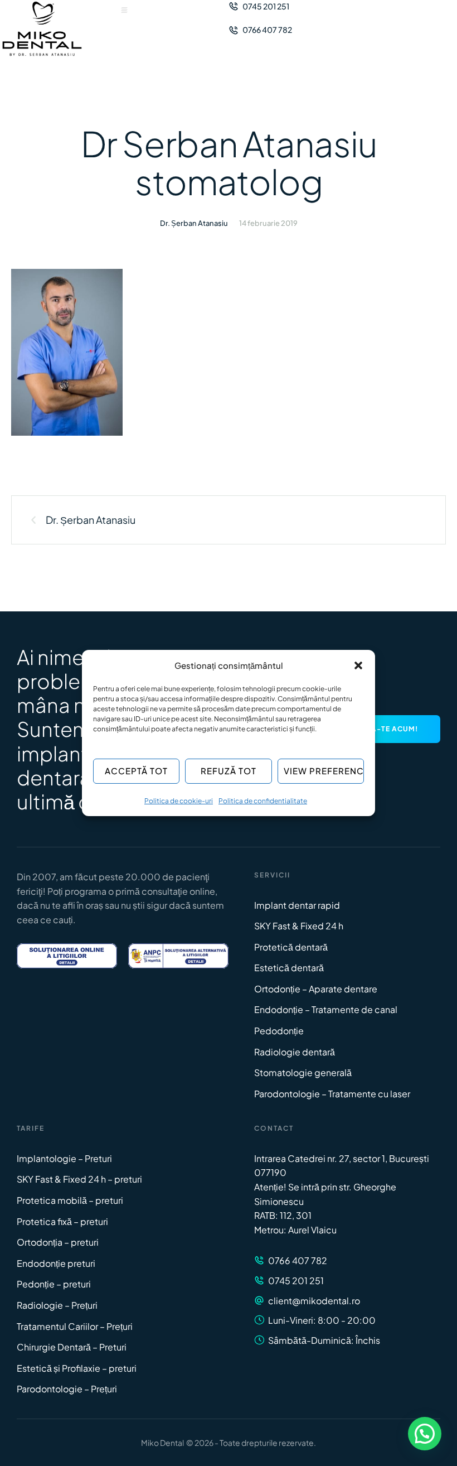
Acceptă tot (136, 770)
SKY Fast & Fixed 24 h (298, 926)
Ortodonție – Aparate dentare (315, 989)
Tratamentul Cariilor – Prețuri (75, 1326)
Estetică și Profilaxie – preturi (77, 1368)
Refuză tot (228, 770)
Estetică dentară (289, 967)
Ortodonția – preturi (58, 1242)
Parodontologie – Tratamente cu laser (332, 1094)
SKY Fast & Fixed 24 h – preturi (79, 1179)
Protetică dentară (291, 947)
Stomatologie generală (303, 1072)
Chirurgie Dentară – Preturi (72, 1347)
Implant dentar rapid (297, 905)
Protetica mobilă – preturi (70, 1200)
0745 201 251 (296, 1280)
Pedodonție (279, 1030)
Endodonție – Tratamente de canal (325, 1009)
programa (85, 891)
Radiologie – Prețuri (57, 1305)
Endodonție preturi (56, 1263)
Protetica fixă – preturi (62, 1221)
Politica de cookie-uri (178, 801)
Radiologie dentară (294, 1052)
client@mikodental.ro (314, 1300)
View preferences (324, 770)
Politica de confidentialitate (262, 801)
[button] (358, 665)
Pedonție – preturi (54, 1284)
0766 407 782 (297, 1260)
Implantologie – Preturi (64, 1158)
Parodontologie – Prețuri (67, 1389)
